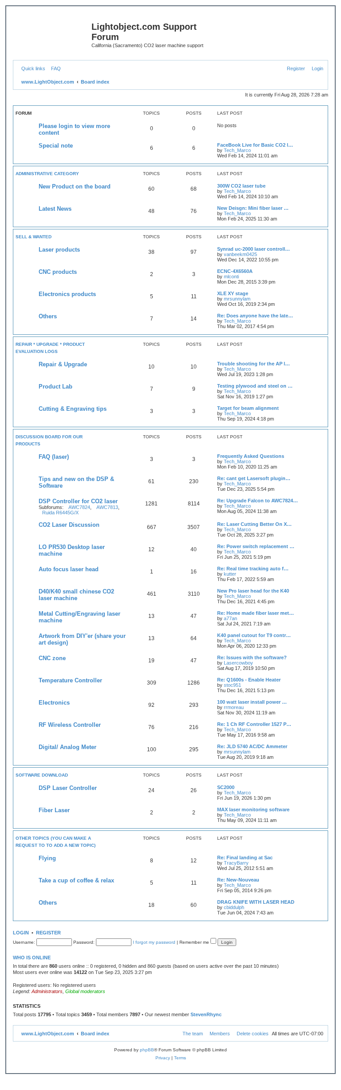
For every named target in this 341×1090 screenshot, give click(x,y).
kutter (230, 574)
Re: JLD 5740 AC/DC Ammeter (252, 746)
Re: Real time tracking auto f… (253, 568)
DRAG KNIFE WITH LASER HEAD (255, 902)
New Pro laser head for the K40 (253, 590)
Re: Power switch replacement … (255, 546)
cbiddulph (234, 907)
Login (21, 932)
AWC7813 (107, 507)
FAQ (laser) (54, 456)
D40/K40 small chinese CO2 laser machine (76, 594)
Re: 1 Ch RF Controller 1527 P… (254, 724)
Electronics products (67, 294)
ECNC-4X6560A (235, 271)
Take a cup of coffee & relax (76, 880)
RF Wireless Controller (70, 724)
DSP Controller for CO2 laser (78, 501)
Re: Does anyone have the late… (255, 315)
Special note (56, 145)
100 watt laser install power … (252, 702)
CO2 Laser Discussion (69, 524)
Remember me (194, 942)
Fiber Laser (54, 810)
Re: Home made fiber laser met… (255, 613)
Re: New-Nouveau (238, 879)
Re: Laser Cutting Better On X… (254, 524)
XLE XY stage (232, 293)
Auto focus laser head (69, 569)
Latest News (55, 208)
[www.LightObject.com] (53, 29)
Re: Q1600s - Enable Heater (249, 679)
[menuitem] (54, 68)
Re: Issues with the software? (252, 657)
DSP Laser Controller (68, 788)
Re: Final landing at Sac (245, 857)
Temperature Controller (70, 680)
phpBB (147, 1049)
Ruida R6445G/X (60, 512)
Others (48, 316)
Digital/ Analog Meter (67, 747)
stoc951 (232, 685)
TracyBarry (236, 863)
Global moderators (85, 991)
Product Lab (55, 386)
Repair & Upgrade (63, 364)
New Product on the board (75, 186)
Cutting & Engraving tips (73, 408)
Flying (47, 858)
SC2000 (225, 787)
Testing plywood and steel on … (255, 386)
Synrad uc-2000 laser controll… (253, 249)
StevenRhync (206, 1014)
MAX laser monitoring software (253, 809)
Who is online (32, 957)
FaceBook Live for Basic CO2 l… (255, 145)
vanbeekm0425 (240, 254)
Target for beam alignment (248, 408)
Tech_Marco (237, 150)
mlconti (231, 276)
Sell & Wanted (34, 236)
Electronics (54, 702)
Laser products (59, 249)
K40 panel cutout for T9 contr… (254, 635)
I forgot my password (154, 942)
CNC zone (52, 658)
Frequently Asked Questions (250, 456)
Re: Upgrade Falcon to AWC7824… (257, 500)
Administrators (47, 991)
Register (48, 932)
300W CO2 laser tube (241, 185)
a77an (230, 618)
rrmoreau (234, 707)
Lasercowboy (238, 662)
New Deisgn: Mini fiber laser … (253, 208)
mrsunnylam (237, 298)
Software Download (42, 775)
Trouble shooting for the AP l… (253, 363)
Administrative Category (47, 173)
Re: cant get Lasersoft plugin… (253, 478)
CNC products (58, 271)
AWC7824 (79, 507)
